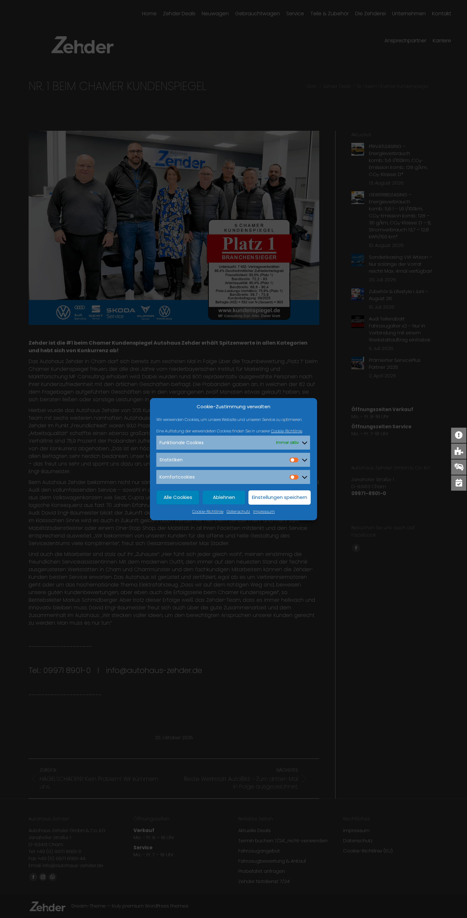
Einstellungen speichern (279, 497)
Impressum (264, 511)
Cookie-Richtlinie (286, 431)
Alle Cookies (178, 497)
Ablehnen (224, 497)
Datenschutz (238, 511)
